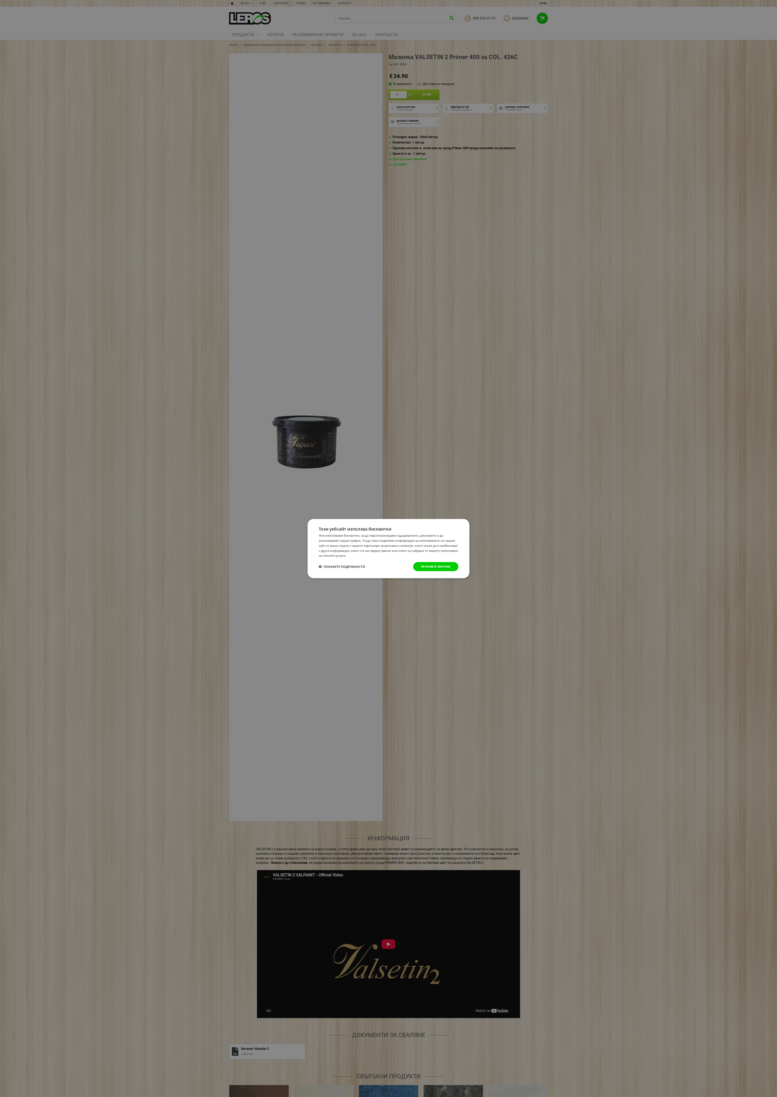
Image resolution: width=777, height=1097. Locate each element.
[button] (342, 566)
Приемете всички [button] (436, 566)
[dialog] (388, 548)
